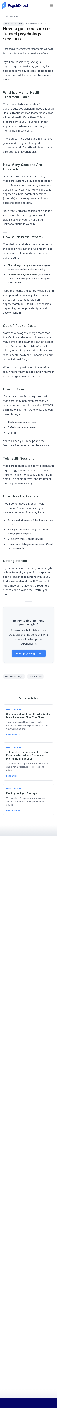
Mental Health (13, 24)
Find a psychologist (26, 653)
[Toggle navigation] (51, 5)
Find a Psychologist (14, 676)
